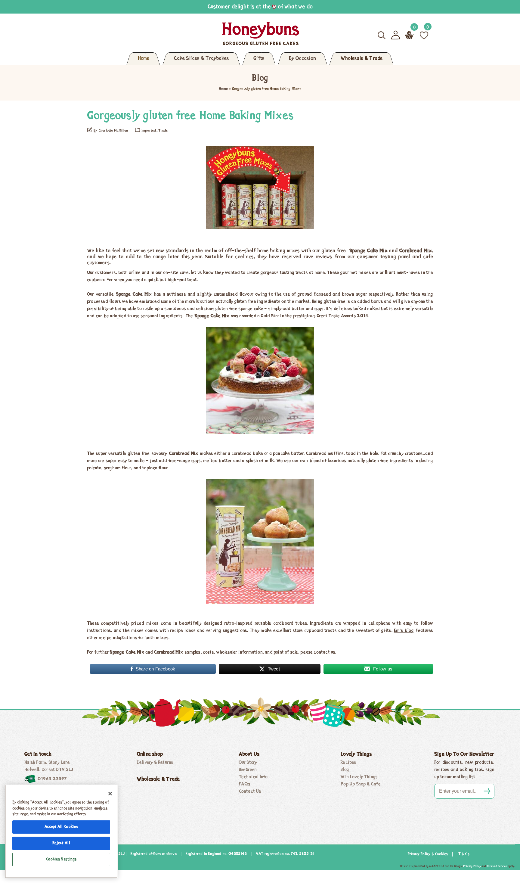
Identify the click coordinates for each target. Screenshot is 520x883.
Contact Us (250, 791)
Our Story (248, 762)
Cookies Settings (61, 859)
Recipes (348, 762)
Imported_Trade (154, 130)
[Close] (110, 793)
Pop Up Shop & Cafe (360, 784)
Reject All (61, 843)
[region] (61, 831)
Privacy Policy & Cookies (427, 854)
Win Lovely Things (359, 777)
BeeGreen (248, 769)
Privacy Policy (472, 866)
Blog (344, 769)
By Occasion (302, 58)
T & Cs (463, 854)
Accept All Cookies (61, 827)
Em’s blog (404, 630)
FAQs (245, 784)
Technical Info (253, 777)
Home (143, 58)
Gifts (259, 58)
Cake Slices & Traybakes (201, 58)
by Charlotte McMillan (111, 130)
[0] (424, 34)
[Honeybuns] (202, 33)
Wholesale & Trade (361, 58)
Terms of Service (497, 866)
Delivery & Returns (155, 762)
